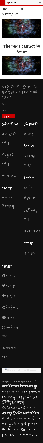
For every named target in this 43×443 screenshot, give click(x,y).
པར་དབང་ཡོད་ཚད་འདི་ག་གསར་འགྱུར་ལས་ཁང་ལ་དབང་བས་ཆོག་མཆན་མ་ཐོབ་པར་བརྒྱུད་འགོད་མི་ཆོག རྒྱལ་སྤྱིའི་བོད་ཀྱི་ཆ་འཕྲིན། (21, 392)
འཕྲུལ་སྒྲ (10, 285)
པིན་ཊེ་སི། (11, 307)
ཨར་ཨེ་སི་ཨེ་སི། (9, 353)
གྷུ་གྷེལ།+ (12, 295)
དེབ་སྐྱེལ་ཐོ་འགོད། (8, 159)
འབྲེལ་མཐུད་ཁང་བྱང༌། (30, 160)
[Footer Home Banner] (21, 370)
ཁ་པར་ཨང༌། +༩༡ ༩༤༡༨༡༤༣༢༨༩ (20, 435)
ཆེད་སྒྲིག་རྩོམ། (31, 198)
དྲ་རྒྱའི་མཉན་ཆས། (30, 214)
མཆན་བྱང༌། (30, 134)
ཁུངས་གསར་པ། (32, 231)
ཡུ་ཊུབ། (10, 317)
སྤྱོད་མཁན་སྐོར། (10, 176)
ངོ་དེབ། (9, 275)
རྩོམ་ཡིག (28, 187)
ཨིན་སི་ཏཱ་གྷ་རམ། (10, 332)
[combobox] (40, 2)
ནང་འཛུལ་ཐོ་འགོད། (9, 138)
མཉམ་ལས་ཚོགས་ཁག (8, 202)
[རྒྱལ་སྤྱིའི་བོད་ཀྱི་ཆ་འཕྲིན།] (11, 2)
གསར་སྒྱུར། (29, 252)
